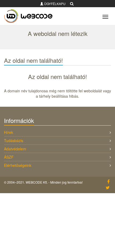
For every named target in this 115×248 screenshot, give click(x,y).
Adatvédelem (15, 148)
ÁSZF (9, 157)
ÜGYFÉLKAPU (54, 3)
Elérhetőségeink (17, 165)
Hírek (8, 132)
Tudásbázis (13, 140)
